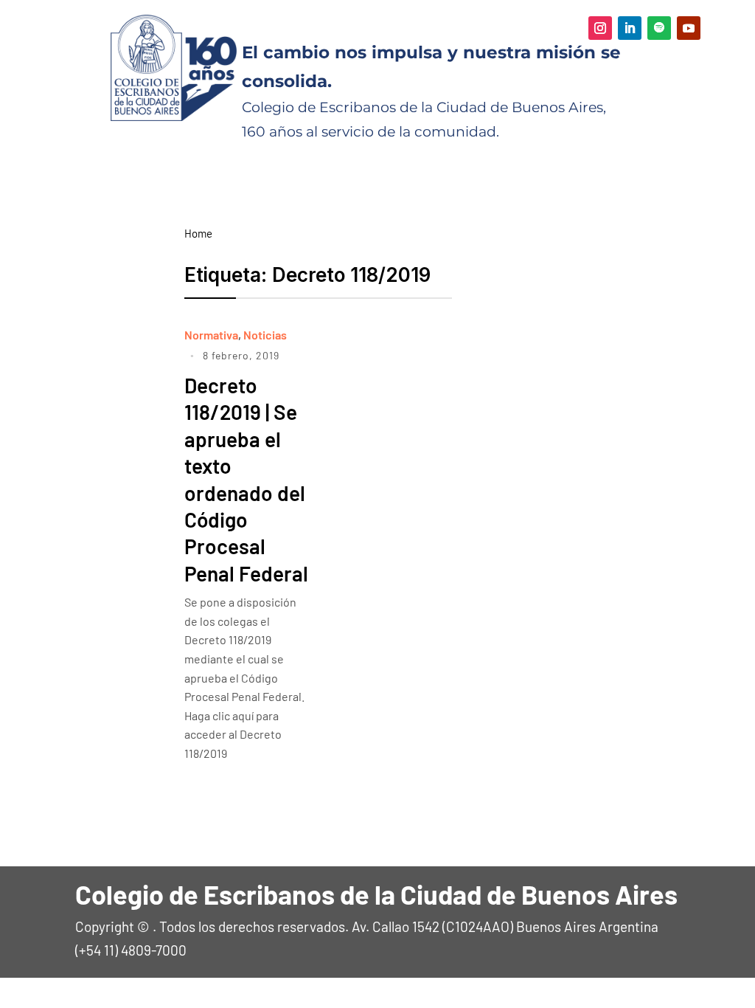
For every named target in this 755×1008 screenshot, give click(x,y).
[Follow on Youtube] (688, 28)
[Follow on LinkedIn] (629, 28)
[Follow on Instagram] (600, 28)
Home (198, 233)
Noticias (265, 335)
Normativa (211, 335)
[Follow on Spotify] (659, 28)
